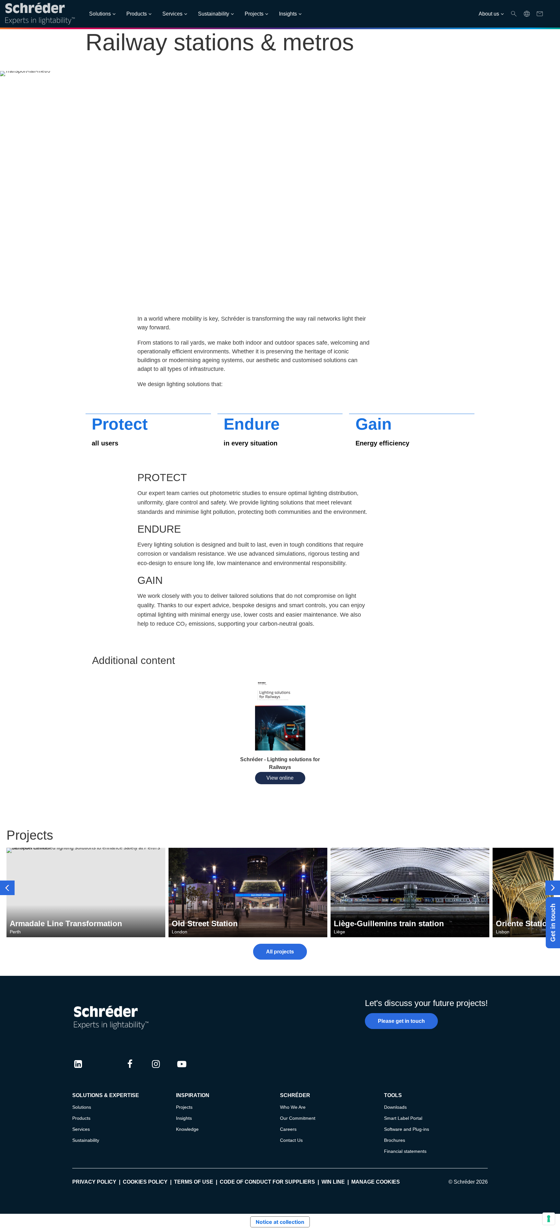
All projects (280, 951)
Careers (288, 1129)
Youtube (182, 1070)
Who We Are (293, 1107)
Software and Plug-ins (406, 1129)
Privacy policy (94, 1182)
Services (172, 14)
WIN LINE (333, 1182)
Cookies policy (145, 1182)
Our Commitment (297, 1118)
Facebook (130, 1070)
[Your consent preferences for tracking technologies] (548, 1218)
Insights (288, 14)
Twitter (104, 1070)
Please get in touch (401, 1021)
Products (136, 14)
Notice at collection (280, 1222)
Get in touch (552, 923)
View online (280, 778)
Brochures (394, 1140)
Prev (7, 888)
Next (552, 888)
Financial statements (405, 1151)
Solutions (100, 14)
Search (514, 14)
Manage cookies (375, 1182)
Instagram (156, 1070)
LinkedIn (78, 1070)
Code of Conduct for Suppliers (267, 1182)
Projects (254, 14)
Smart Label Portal (403, 1118)
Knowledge (187, 1129)
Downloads (395, 1107)
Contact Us (291, 1140)
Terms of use (193, 1182)
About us (489, 14)
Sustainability (213, 14)
